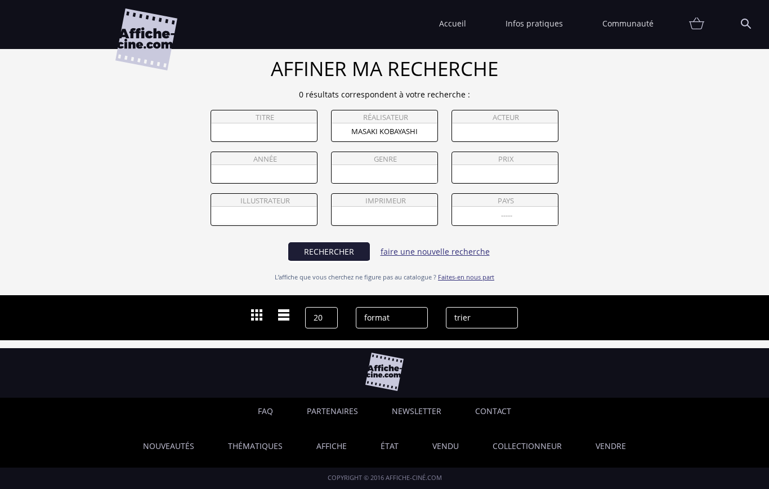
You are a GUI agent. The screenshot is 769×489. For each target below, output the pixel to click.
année (265, 159)
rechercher (329, 251)
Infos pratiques (534, 23)
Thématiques (255, 446)
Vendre (611, 446)
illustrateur (265, 201)
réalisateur (385, 117)
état (390, 446)
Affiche (331, 446)
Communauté (628, 23)
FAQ (265, 411)
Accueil (452, 23)
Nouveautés (168, 446)
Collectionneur (527, 446)
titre (265, 117)
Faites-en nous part (466, 277)
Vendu (445, 446)
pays (506, 201)
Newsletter (416, 411)
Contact (493, 411)
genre (385, 159)
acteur (506, 117)
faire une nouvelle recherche (435, 251)
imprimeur (385, 201)
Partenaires (332, 411)
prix (506, 159)
